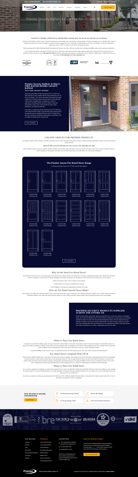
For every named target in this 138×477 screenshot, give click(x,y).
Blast (48, 7)
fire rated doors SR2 (49, 53)
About (85, 7)
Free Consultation (31, 122)
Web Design (102, 471)
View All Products (69, 261)
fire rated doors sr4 (79, 55)
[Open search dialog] (94, 7)
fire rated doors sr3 (67, 55)
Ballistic (42, 7)
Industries (77, 7)
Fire (55, 7)
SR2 (92, 48)
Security (61, 7)
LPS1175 (94, 447)
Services (69, 7)
